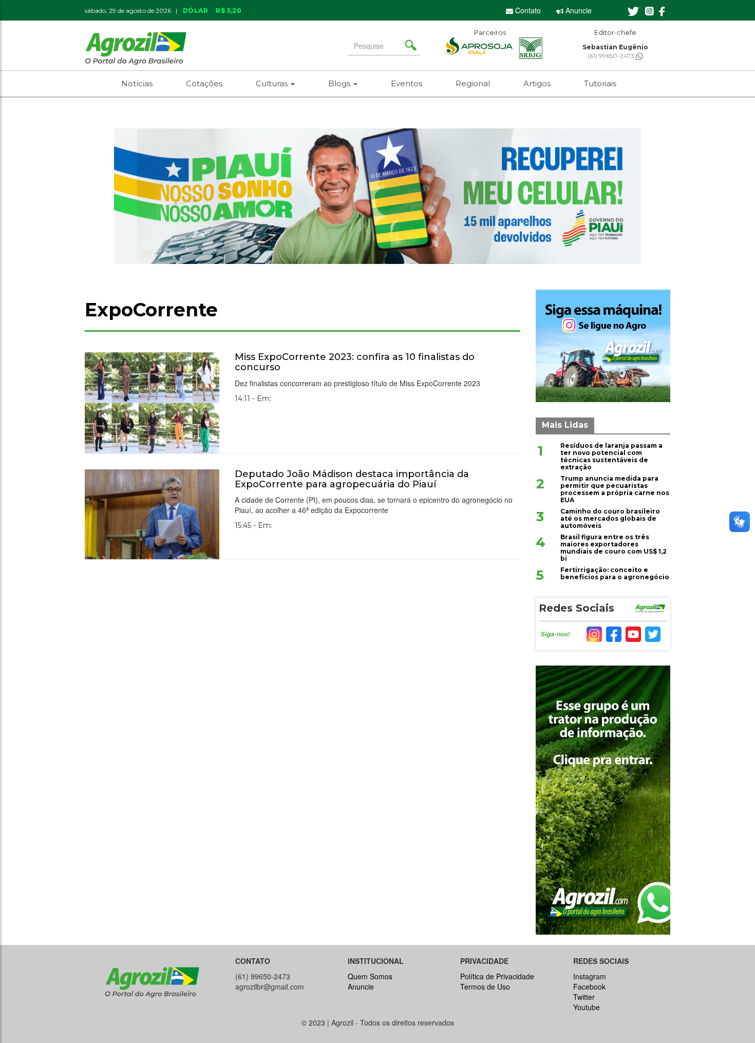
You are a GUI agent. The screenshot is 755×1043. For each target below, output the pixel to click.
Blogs (340, 83)
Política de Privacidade (497, 976)
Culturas (273, 83)
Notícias (137, 83)
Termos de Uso (485, 986)
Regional (473, 83)
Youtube (586, 1007)
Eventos (406, 83)
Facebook (589, 986)
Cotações (204, 83)
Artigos (537, 83)
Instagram (589, 976)
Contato (527, 10)
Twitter (584, 997)
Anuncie (577, 10)
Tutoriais (600, 83)
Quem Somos (370, 976)
